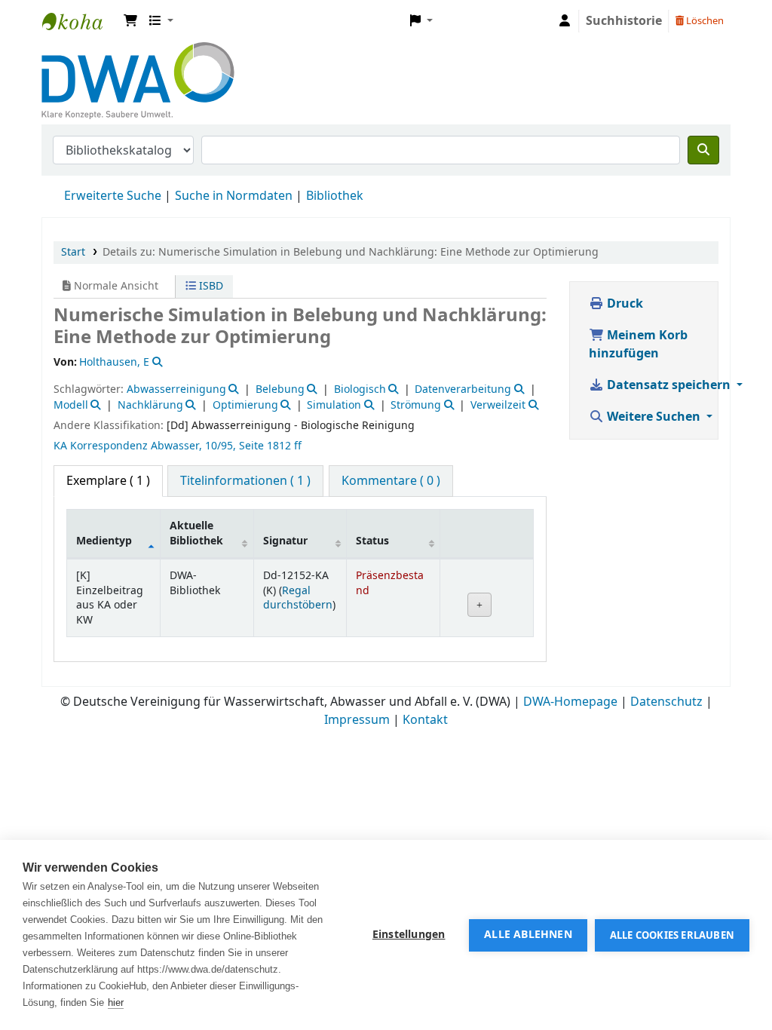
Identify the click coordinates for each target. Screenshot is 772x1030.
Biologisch (360, 389)
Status (372, 541)
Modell (71, 405)
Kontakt (425, 720)
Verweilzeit (497, 405)
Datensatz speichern (669, 385)
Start (73, 252)
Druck (623, 304)
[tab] (245, 481)
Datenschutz (666, 702)
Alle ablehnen (528, 935)
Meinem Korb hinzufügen (638, 344)
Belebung (280, 389)
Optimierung (245, 405)
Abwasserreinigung (176, 389)
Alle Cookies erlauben (672, 935)
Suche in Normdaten (234, 196)
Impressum (357, 720)
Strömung (416, 405)
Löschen (704, 21)
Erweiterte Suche (112, 196)
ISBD (209, 286)
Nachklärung (150, 405)
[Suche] (703, 150)
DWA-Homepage (570, 702)
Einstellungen (409, 935)
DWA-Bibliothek (80, 21)
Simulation (334, 405)
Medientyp (104, 541)
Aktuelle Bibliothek (196, 533)
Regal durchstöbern (297, 598)
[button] (130, 21)
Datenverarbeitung (463, 389)
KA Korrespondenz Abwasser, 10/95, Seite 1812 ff (178, 446)
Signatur (285, 541)
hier (116, 1002)
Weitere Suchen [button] (653, 417)
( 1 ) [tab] (108, 481)
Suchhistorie (624, 21)
